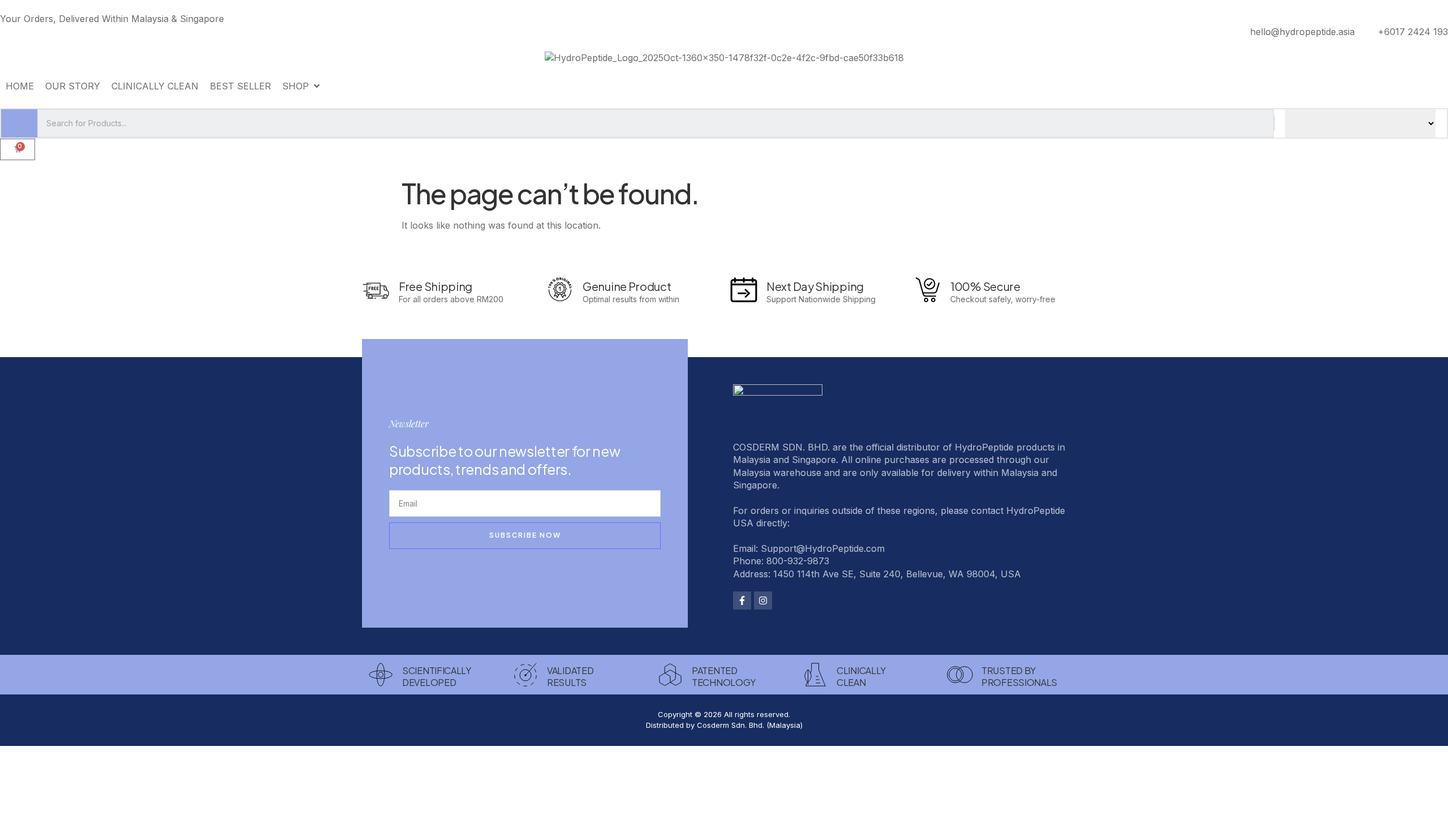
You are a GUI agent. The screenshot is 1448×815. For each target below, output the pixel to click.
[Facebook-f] (742, 600)
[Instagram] (763, 600)
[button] (302, 86)
